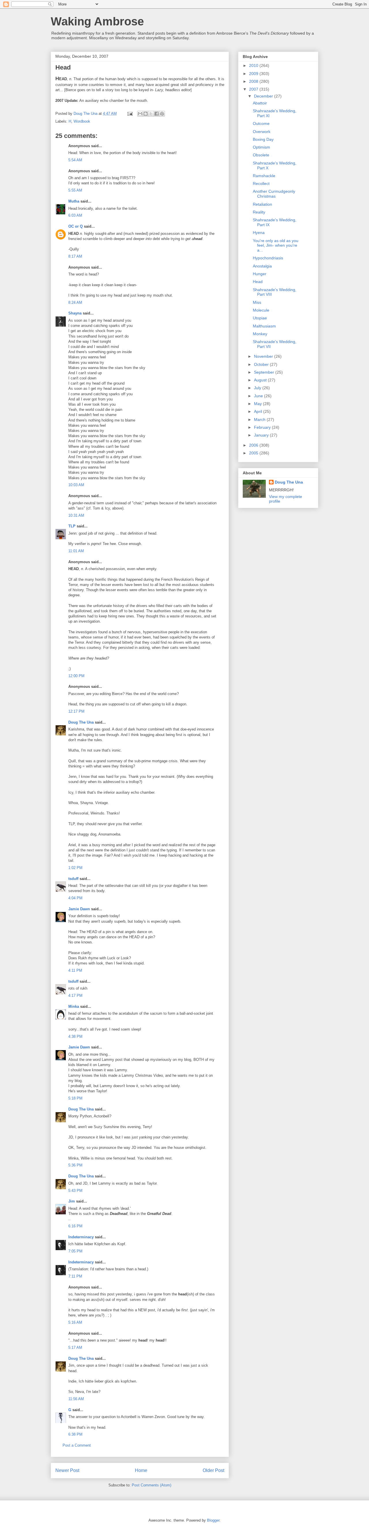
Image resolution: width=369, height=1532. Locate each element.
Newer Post (67, 1470)
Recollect (261, 183)
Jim (71, 1201)
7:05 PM (75, 1251)
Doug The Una (81, 722)
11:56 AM (76, 1399)
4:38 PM (75, 1036)
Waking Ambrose (97, 21)
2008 (254, 81)
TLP (72, 526)
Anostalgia (262, 266)
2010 (254, 65)
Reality (259, 212)
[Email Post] (129, 113)
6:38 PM (75, 1434)
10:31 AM (76, 515)
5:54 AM (75, 160)
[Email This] (140, 114)
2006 (254, 445)
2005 (254, 453)
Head (258, 281)
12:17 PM (76, 711)
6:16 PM (75, 1226)
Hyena (259, 232)
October (262, 364)
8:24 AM (75, 302)
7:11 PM (75, 1276)
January (262, 435)
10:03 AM (76, 485)
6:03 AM (75, 215)
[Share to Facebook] (156, 114)
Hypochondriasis (268, 258)
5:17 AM (75, 1347)
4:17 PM (75, 995)
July (258, 387)
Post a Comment (77, 1445)
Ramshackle (264, 175)
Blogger (213, 1520)
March (260, 419)
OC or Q (75, 226)
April (258, 411)
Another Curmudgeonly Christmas (274, 193)
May (258, 403)
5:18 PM (75, 1098)
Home (141, 1470)
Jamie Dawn (79, 909)
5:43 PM (75, 1190)
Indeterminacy (81, 1237)
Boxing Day (263, 139)
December (264, 96)
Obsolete (261, 155)
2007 (254, 89)
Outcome (261, 123)
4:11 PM (75, 970)
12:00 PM (76, 676)
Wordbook (82, 121)
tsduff (73, 879)
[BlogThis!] (145, 114)
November (264, 356)
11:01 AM (76, 551)
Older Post (213, 1470)
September (264, 372)
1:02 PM (75, 868)
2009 (254, 73)
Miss (257, 302)
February (263, 427)
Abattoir (260, 103)
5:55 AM (75, 190)
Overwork (261, 131)
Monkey (260, 334)
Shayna (75, 313)
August (261, 380)
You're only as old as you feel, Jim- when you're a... (275, 245)
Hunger (259, 273)
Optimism (261, 147)
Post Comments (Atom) (151, 1485)
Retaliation (262, 204)
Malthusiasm (264, 326)
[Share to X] (151, 114)
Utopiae (260, 318)
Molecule (261, 310)
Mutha (73, 201)
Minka (73, 1006)
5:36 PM (75, 1165)
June (259, 396)
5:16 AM (75, 1322)
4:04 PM (75, 898)
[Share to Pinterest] (162, 114)
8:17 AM (75, 256)
